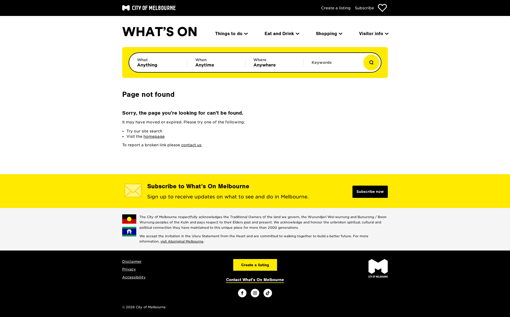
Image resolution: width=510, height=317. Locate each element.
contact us (191, 145)
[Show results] (371, 62)
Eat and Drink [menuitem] (279, 33)
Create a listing (336, 8)
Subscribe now (370, 192)
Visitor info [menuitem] (371, 33)
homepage (154, 136)
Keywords (322, 62)
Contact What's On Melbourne (255, 279)
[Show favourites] (382, 7)
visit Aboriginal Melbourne (181, 241)
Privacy (129, 269)
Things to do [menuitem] (229, 33)
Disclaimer (132, 262)
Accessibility (134, 277)
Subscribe (364, 8)
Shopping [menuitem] (326, 33)
